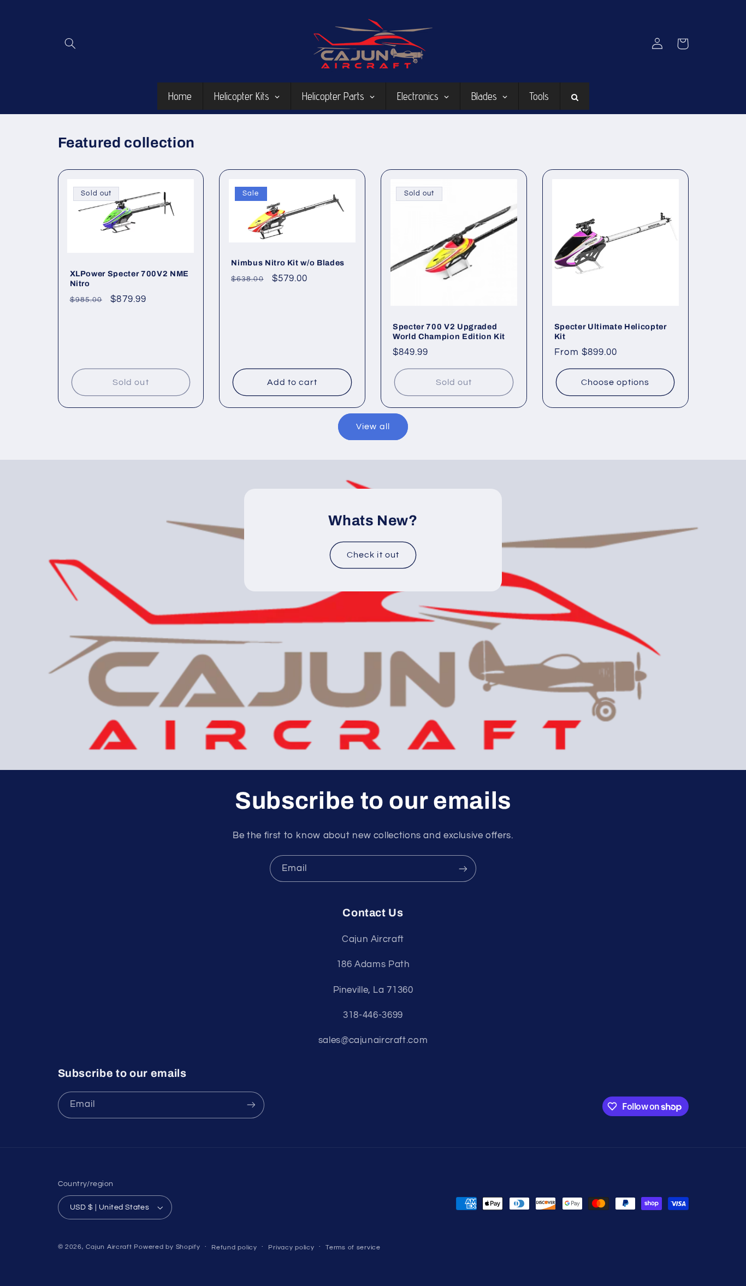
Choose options (615, 382)
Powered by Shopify (167, 1247)
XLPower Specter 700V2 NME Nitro (130, 278)
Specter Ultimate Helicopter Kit (610, 331)
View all (372, 426)
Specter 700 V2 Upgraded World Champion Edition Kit (449, 331)
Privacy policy (291, 1247)
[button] (70, 43)
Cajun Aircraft (109, 1247)
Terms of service (353, 1247)
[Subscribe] (463, 868)
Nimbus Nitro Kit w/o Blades (288, 262)
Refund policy (234, 1247)
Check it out (373, 554)
